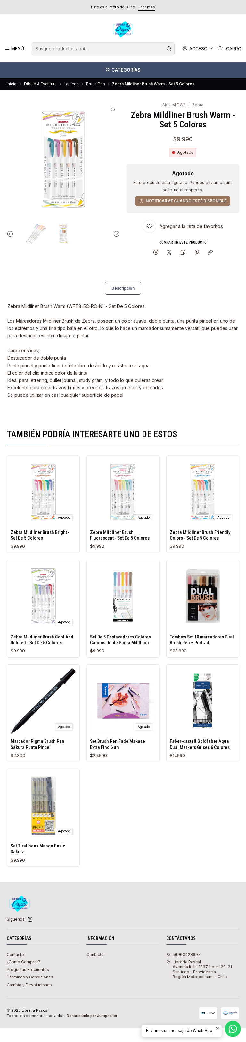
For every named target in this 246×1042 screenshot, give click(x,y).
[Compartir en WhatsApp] (183, 253)
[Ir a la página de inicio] (123, 29)
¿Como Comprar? (23, 962)
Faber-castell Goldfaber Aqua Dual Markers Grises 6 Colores (200, 744)
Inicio (12, 84)
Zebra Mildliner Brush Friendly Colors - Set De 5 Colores (200, 535)
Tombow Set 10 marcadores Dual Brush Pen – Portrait (202, 640)
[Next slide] (115, 234)
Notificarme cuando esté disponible (186, 200)
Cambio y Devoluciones (29, 984)
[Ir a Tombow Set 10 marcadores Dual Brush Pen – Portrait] (202, 596)
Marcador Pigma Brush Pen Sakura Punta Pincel (37, 744)
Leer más (146, 7)
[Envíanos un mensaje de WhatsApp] (233, 1029)
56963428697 (186, 954)
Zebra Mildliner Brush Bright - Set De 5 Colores (40, 535)
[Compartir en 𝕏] (169, 253)
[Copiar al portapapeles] (210, 253)
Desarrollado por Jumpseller (92, 1015)
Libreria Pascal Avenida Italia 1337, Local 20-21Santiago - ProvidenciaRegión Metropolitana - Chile (202, 969)
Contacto (15, 954)
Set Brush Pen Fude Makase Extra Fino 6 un (117, 744)
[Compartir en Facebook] (155, 253)
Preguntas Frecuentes (28, 969)
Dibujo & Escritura (40, 84)
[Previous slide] (11, 234)
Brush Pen (95, 84)
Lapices (71, 84)
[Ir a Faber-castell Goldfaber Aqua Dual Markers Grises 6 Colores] (202, 701)
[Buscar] (169, 48)
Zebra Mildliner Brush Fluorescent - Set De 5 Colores (120, 535)
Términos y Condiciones (30, 977)
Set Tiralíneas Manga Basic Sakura (38, 849)
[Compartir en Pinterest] (196, 253)
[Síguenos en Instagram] (30, 920)
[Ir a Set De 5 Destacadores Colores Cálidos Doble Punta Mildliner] (123, 596)
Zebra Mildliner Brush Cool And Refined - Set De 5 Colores (42, 640)
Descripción (123, 288)
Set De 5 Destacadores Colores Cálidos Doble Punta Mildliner (120, 640)
